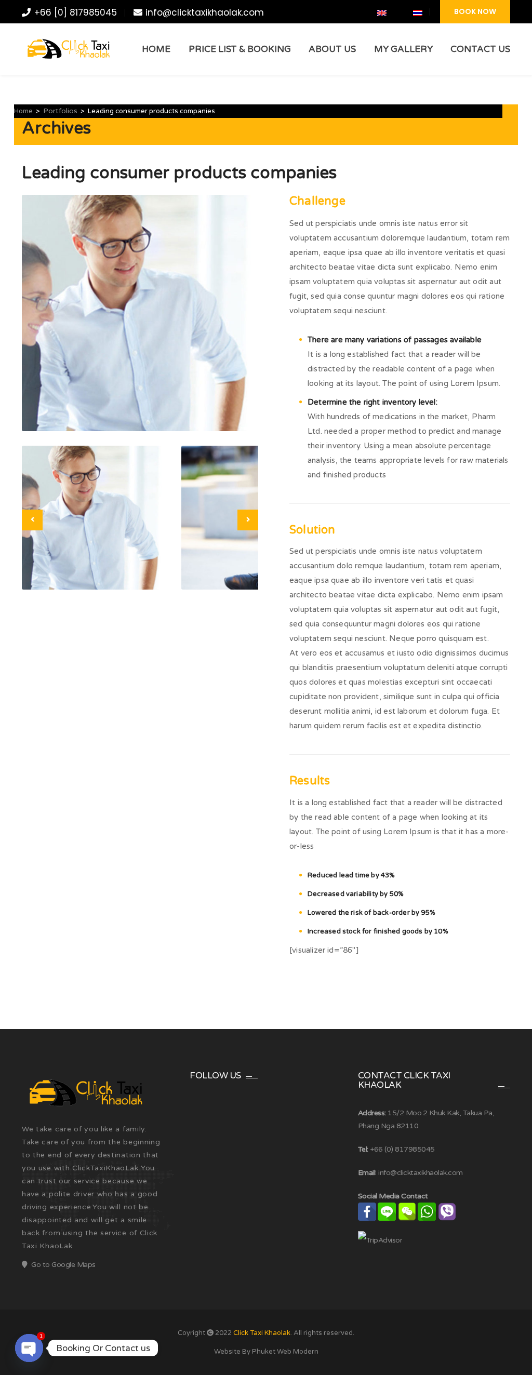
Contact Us (480, 49)
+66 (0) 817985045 (402, 1149)
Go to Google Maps (63, 1264)
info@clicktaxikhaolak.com (204, 12)
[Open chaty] (29, 1348)
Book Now (475, 11)
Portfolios (60, 110)
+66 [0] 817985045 (75, 12)
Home (156, 49)
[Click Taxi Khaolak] (67, 49)
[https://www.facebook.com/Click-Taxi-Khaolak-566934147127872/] (344, 13)
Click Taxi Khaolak (261, 1333)
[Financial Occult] (84, 1092)
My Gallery (403, 49)
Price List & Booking (240, 49)
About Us (332, 49)
